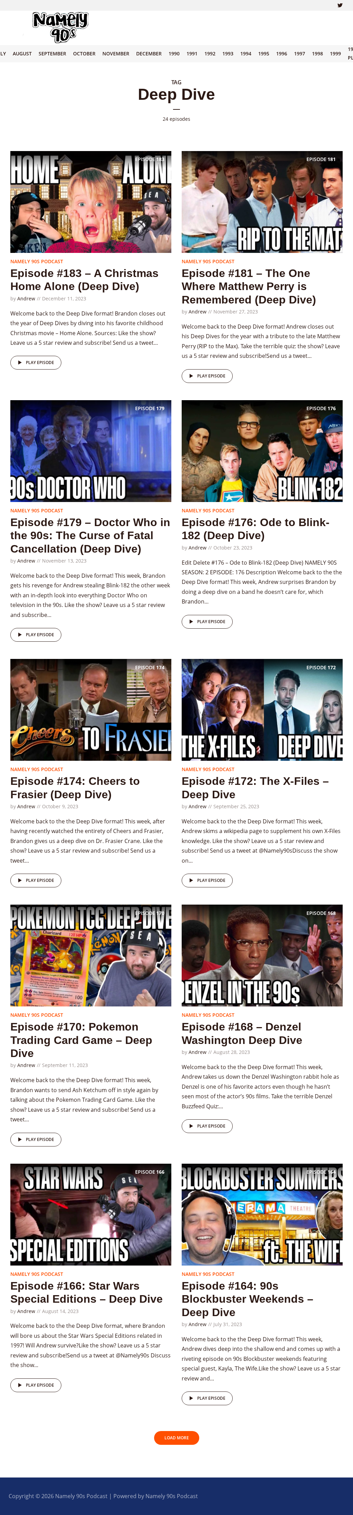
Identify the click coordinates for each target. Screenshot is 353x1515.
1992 (209, 53)
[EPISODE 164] (262, 1214)
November (115, 53)
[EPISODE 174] (90, 709)
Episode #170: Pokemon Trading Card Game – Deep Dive (81, 1040)
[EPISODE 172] (262, 709)
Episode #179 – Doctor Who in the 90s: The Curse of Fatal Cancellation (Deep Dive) (90, 535)
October (84, 53)
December (149, 53)
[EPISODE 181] (262, 201)
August (22, 53)
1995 (263, 53)
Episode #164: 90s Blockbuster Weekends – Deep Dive (247, 1299)
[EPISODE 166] (90, 1214)
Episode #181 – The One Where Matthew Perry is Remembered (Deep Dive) (249, 286)
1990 (174, 53)
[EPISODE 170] (90, 955)
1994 (245, 53)
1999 (335, 53)
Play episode (40, 362)
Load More (176, 1438)
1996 (281, 53)
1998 (317, 53)
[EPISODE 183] (90, 201)
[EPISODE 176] (262, 450)
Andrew (26, 298)
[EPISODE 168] (262, 955)
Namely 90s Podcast (36, 261)
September (52, 53)
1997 (299, 53)
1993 (227, 53)
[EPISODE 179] (90, 450)
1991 (192, 53)
